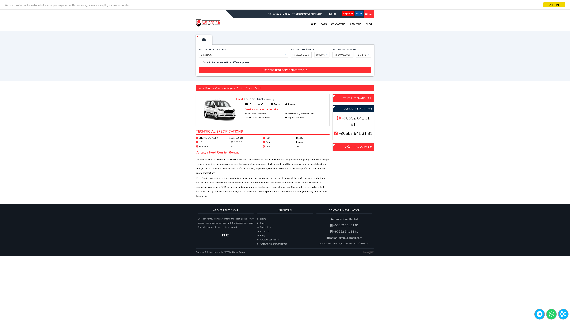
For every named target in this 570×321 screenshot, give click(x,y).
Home (312, 24)
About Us (355, 24)
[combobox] (243, 55)
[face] (330, 14)
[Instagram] (334, 14)
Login (370, 14)
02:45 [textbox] (321, 54)
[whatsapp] (551, 314)
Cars (324, 24)
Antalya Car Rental (269, 239)
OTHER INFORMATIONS (356, 98)
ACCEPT (554, 5)
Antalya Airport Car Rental (273, 243)
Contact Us (338, 24)
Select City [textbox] (206, 54)
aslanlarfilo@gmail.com (310, 13)
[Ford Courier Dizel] (220, 121)
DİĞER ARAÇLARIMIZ (357, 146)
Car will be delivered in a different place (226, 62)
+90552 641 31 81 (280, 13)
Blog (369, 24)
